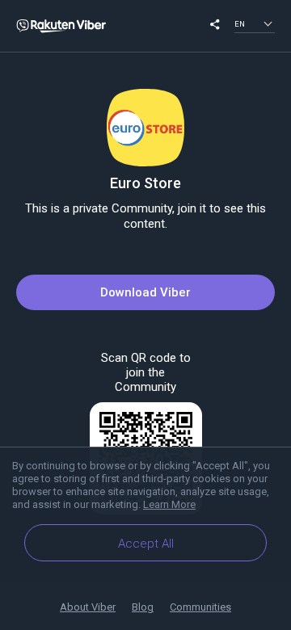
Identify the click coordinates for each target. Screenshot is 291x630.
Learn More (169, 504)
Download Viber (145, 292)
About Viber (88, 607)
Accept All (146, 543)
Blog (143, 607)
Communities (200, 607)
